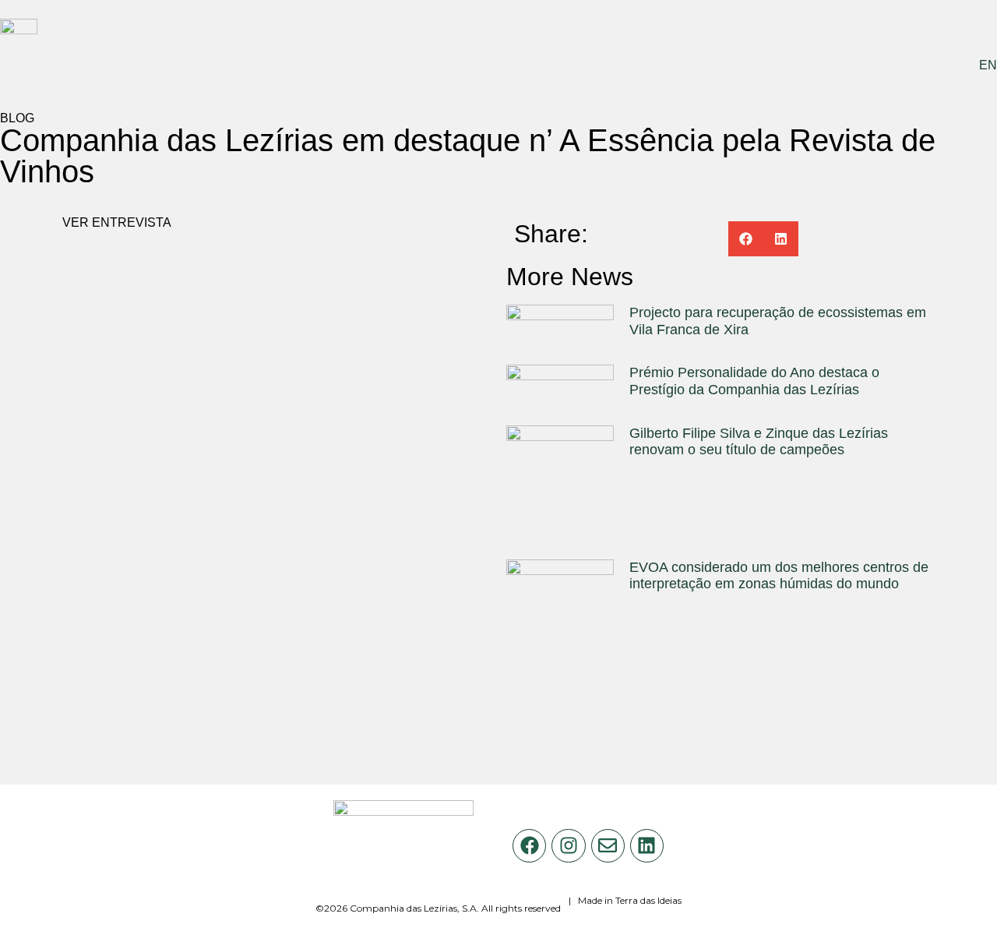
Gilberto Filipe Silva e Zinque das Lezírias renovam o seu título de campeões (758, 441)
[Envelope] (608, 846)
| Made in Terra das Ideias (625, 900)
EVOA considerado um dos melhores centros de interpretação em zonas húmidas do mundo (778, 575)
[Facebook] (529, 846)
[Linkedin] (647, 846)
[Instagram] (568, 846)
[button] (745, 238)
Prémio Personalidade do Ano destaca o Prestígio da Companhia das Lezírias (754, 381)
